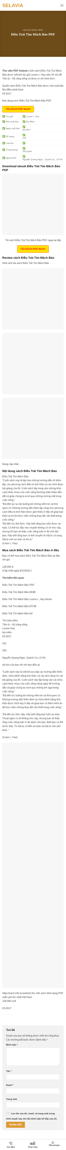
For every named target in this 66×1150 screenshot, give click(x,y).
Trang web (11, 1099)
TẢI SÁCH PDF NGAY (18, 109)
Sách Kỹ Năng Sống (33, 30)
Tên (9, 1071)
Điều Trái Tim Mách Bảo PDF (35, 100)
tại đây (56, 555)
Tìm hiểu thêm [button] (10, 620)
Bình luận (12, 1044)
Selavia (12, 5)
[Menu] (62, 5)
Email (9, 1085)
